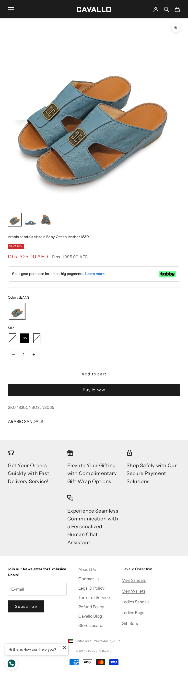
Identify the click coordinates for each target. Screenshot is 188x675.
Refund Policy (91, 606)
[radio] (16, 311)
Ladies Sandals (136, 601)
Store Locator (91, 625)
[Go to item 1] (15, 219)
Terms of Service (94, 597)
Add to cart (94, 373)
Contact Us (88, 578)
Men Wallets (133, 591)
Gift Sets (130, 623)
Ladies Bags (133, 612)
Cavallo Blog (90, 616)
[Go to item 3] (46, 219)
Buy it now (94, 389)
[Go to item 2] (30, 219)
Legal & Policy (91, 588)
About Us (87, 569)
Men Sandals (134, 580)
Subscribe (26, 606)
